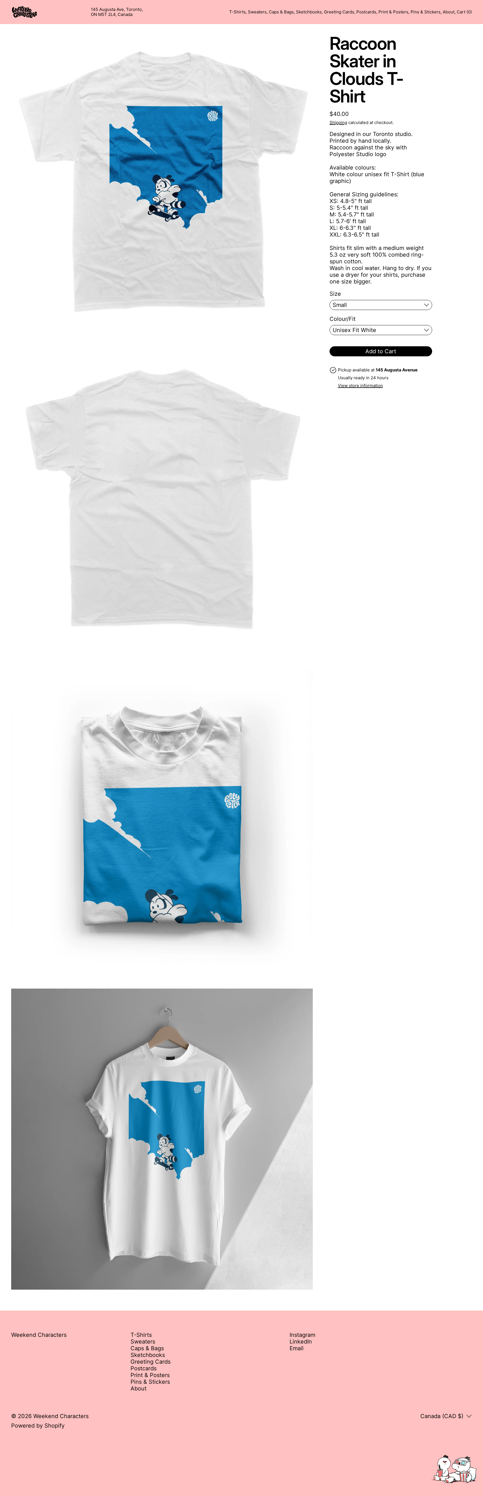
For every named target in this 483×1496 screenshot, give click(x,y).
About (448, 12)
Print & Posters (393, 12)
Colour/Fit (343, 319)
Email (297, 1348)
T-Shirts (237, 12)
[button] (162, 185)
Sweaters (257, 12)
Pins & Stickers (426, 12)
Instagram (302, 1335)
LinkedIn (301, 1341)
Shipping (338, 122)
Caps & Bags (281, 12)
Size (335, 293)
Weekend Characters (61, 1416)
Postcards (366, 12)
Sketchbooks (309, 12)
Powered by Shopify (38, 1425)
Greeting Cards (339, 12)
